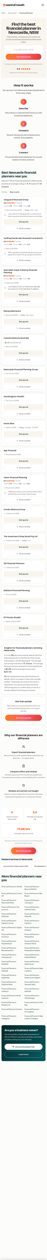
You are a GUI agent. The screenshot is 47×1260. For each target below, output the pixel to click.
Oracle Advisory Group (14, 509)
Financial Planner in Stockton (9, 935)
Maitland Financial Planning (17, 590)
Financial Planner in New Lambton (34, 969)
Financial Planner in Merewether (32, 935)
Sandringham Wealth (14, 396)
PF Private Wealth (12, 617)
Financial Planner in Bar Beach (33, 894)
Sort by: (4, 192)
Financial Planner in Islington (32, 928)
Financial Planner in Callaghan (9, 1017)
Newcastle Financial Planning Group (21, 369)
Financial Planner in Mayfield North (32, 956)
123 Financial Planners (14, 563)
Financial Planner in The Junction (10, 908)
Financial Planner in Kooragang (32, 1010)
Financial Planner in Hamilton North (32, 942)
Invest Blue (9, 423)
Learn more (23, 1054)
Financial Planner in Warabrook (9, 1003)
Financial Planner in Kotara (12, 1009)
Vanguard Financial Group (16, 200)
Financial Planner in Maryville (32, 915)
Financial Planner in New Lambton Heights (34, 1017)
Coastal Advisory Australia (16, 338)
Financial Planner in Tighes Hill (12, 928)
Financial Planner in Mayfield (9, 963)
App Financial (10, 450)
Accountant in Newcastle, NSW (16, 866)
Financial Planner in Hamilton (32, 922)
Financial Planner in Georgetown (9, 956)
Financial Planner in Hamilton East (32, 908)
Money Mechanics (12, 311)
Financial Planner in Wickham (9, 915)
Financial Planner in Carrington (32, 901)
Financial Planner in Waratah (9, 969)
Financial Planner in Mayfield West (9, 983)
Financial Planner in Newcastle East (32, 888)
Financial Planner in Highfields (9, 976)
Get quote (23, 222)
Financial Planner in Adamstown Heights (32, 976)
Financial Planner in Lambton (9, 990)
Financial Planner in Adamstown (32, 963)
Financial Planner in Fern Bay (34, 1003)
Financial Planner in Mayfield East (9, 942)
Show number (24, 228)
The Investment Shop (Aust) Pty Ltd (20, 536)
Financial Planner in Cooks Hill (12, 894)
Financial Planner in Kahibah (32, 990)
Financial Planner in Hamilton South (9, 922)
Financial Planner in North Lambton (11, 997)
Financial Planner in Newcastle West (9, 901)
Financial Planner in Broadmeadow (9, 949)
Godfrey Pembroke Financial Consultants (23, 238)
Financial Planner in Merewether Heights (32, 949)
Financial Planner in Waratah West (32, 983)
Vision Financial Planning (15, 477)
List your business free (24, 1047)
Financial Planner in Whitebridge (32, 997)
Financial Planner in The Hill (12, 887)
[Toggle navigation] (42, 5)
